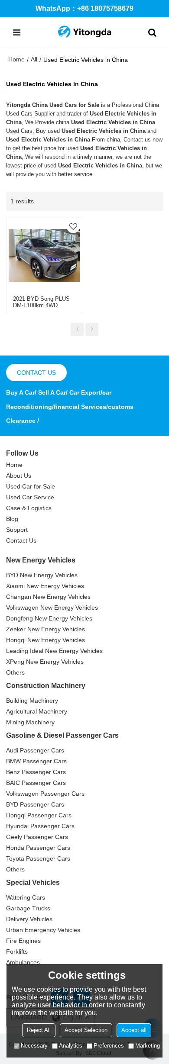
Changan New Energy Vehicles (48, 596)
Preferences (109, 1045)
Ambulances (23, 962)
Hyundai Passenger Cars (40, 826)
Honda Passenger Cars (38, 847)
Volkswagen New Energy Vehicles (52, 607)
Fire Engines (23, 940)
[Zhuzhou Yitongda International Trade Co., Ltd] (84, 32)
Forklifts (17, 951)
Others (15, 672)
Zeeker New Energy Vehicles (45, 629)
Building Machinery (32, 700)
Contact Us (21, 540)
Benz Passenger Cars (36, 771)
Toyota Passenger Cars (38, 858)
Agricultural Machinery (36, 711)
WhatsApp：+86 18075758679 (84, 8)
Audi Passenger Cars (35, 750)
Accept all (133, 1030)
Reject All (39, 1030)
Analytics (70, 1045)
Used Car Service (30, 497)
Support (17, 529)
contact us (36, 372)
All (34, 59)
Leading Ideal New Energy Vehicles (54, 650)
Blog (12, 518)
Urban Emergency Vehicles (43, 929)
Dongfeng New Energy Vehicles (49, 618)
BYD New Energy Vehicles (42, 575)
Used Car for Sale (30, 486)
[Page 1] (77, 329)
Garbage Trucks (28, 908)
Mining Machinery (30, 722)
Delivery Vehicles (29, 919)
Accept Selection (86, 1030)
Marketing (147, 1045)
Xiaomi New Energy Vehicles (45, 585)
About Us (18, 475)
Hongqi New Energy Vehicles (45, 639)
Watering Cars (25, 897)
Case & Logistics (29, 508)
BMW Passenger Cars (36, 761)
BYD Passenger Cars (35, 804)
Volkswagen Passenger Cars (45, 793)
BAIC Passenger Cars (36, 782)
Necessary (34, 1045)
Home (16, 59)
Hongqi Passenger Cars (39, 815)
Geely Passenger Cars (37, 836)
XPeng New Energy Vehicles (45, 661)
